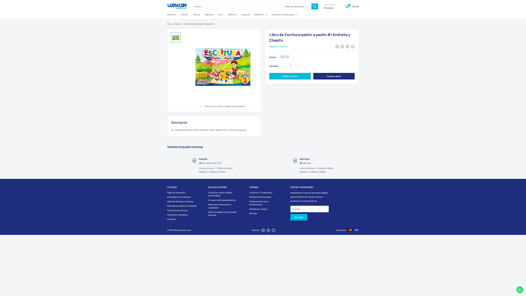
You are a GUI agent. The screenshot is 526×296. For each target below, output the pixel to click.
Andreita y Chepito (278, 46)
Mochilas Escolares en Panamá (181, 205)
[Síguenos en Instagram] (268, 230)
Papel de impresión (176, 192)
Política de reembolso (177, 214)
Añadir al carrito (290, 76)
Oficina (196, 14)
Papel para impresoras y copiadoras (219, 206)
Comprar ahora (334, 76)
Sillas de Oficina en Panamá (180, 201)
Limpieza (245, 14)
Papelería (209, 14)
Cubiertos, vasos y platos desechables (220, 194)
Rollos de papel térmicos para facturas (222, 213)
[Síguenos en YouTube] (273, 230)
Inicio (169, 24)
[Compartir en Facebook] (337, 46)
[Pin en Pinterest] (342, 46)
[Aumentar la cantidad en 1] (298, 66)
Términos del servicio (177, 210)
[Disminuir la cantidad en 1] (283, 66)
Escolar (184, 14)
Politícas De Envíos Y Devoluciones (259, 203)
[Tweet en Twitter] (347, 46)
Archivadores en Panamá (179, 197)
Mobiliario (259, 14)
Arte (220, 14)
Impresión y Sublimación (283, 14)
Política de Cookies (258, 209)
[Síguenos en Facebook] (263, 230)
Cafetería (231, 14)
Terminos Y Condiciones (260, 192)
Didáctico (171, 14)
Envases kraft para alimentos (222, 200)
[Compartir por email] (353, 46)
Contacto (171, 219)
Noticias (253, 213)
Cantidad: (274, 66)
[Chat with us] (519, 292)
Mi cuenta (328, 7)
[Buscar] (314, 6)
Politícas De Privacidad (260, 197)
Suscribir (299, 217)
